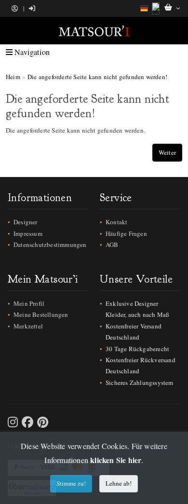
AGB (112, 244)
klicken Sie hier (115, 459)
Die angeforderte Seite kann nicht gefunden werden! (97, 76)
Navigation (31, 52)
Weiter (167, 152)
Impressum (27, 233)
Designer (25, 222)
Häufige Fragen (126, 233)
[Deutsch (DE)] (144, 8)
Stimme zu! (71, 483)
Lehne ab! (119, 483)
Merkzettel (28, 326)
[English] (156, 8)
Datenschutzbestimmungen (50, 244)
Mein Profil (28, 303)
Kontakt (116, 222)
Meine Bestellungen (40, 314)
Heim (13, 76)
